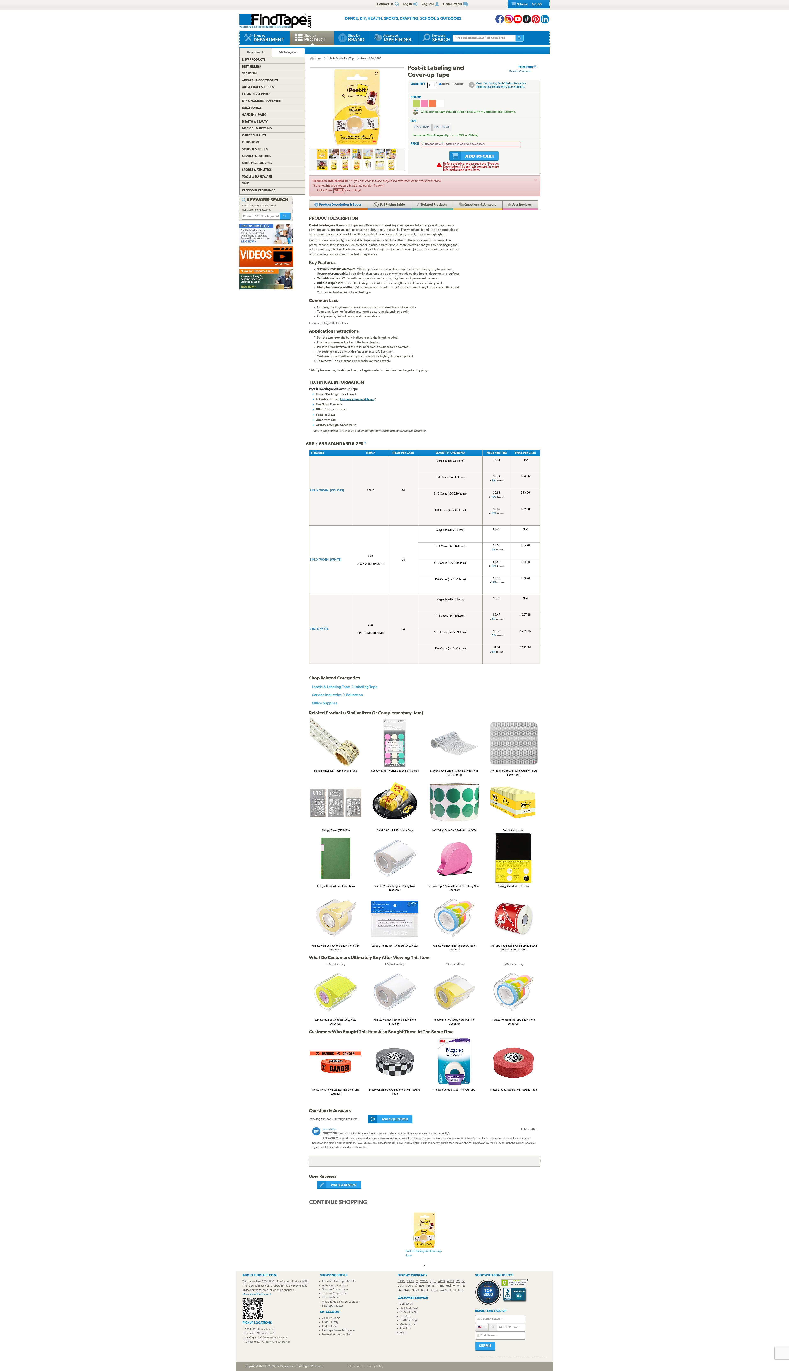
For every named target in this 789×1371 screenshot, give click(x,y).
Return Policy (355, 1366)
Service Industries (327, 695)
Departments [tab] (255, 52)
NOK (407, 1290)
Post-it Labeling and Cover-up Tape (424, 1253)
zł (428, 1290)
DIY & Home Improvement (262, 101)
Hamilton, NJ (252, 1329)
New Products (253, 59)
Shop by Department (334, 1293)
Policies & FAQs (409, 1308)
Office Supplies (324, 703)
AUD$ (450, 1281)
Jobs (402, 1332)
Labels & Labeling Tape (341, 58)
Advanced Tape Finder (335, 1285)
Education (354, 695)
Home (318, 58)
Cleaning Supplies (256, 94)
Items (446, 84)
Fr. (463, 1281)
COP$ (409, 1285)
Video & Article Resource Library (341, 1301)
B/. (423, 1290)
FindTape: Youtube (517, 19)
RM (400, 1290)
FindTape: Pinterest (536, 19)
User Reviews (521, 204)
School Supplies (255, 149)
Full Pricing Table (392, 204)
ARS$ (441, 1281)
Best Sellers (251, 66)
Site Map (405, 1316)
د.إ (434, 1281)
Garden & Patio (254, 114)
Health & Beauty (255, 121)
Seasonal (249, 73)
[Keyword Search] (285, 216)
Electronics (252, 108)
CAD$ (410, 1281)
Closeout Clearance (258, 190)
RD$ (421, 1285)
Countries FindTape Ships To (339, 1281)
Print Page (525, 67)
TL (454, 1290)
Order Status (329, 1326)
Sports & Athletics (257, 170)
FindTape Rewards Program (338, 1330)
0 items (529, 4)
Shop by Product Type (335, 1289)
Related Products (434, 204)
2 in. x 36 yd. (442, 127)
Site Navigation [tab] (288, 52)
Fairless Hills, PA (254, 1341)
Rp (428, 1285)
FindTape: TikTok (527, 19)
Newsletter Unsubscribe (336, 1334)
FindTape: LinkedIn (545, 19)
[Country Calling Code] (481, 1327)
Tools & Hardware (257, 177)
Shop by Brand (330, 1297)
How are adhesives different (357, 399)
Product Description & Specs (339, 204)
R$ (458, 1281)
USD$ (401, 1281)
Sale (245, 183)
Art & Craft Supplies (258, 87)
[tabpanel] (424, 1237)
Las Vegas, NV (253, 1337)
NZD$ (415, 1290)
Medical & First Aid (257, 128)
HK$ (448, 1285)
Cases (459, 84)
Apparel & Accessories (260, 80)
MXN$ (424, 1281)
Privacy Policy (375, 1366)
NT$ (460, 1290)
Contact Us (406, 1303)
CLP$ (401, 1285)
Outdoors (250, 142)
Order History (330, 1322)
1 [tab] (424, 1266)
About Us (405, 1328)
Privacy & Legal (408, 1312)
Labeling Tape (365, 687)
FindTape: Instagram (508, 19)
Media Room (407, 1324)
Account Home (331, 1318)
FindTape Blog (408, 1320)
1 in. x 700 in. (422, 127)
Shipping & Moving (257, 163)
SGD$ (444, 1290)
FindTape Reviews (332, 1306)
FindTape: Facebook (499, 19)
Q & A (480, 204)
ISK (442, 1285)
